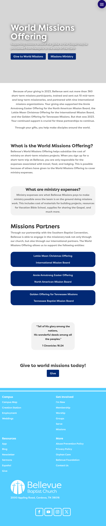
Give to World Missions (28, 56)
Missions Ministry (62, 56)
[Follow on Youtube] (48, 512)
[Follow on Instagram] (58, 512)
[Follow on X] (67, 512)
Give (53, 373)
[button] (102, 4)
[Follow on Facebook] (39, 512)
